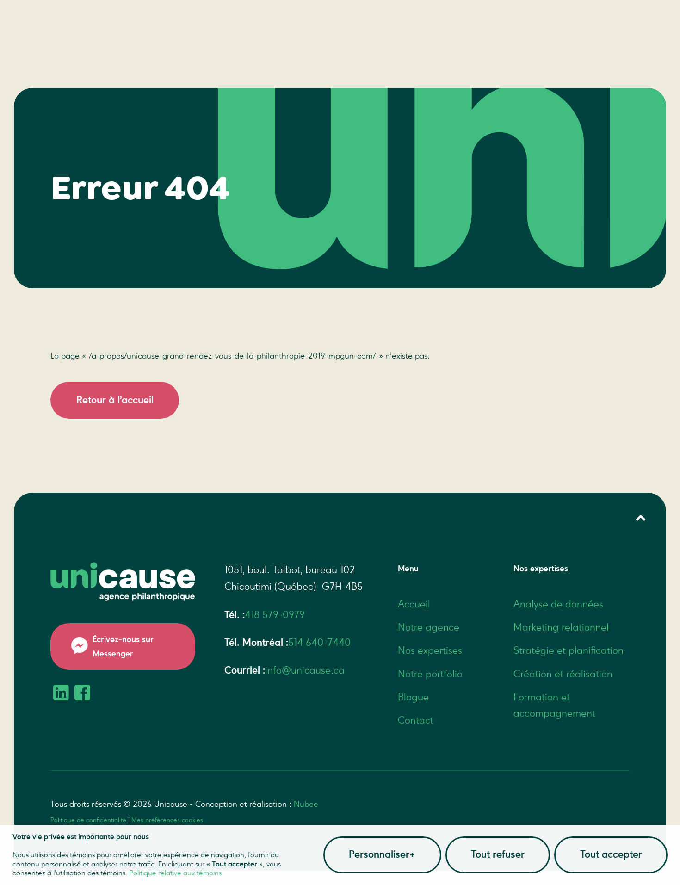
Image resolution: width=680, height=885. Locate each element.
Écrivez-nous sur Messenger (123, 646)
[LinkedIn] (61, 694)
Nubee (306, 804)
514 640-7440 (319, 643)
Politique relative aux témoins (175, 872)
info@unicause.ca (305, 670)
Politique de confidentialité (88, 820)
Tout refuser (498, 854)
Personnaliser (382, 854)
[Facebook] (82, 694)
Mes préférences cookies (167, 820)
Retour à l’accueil (115, 400)
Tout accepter (611, 854)
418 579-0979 (275, 615)
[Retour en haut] (640, 518)
